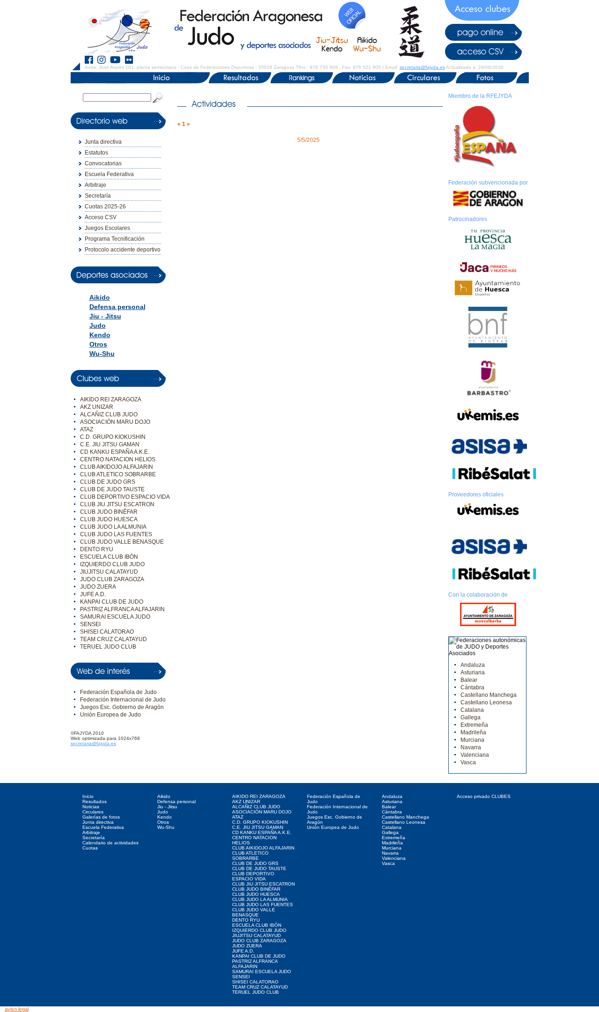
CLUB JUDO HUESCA (109, 519)
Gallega (470, 717)
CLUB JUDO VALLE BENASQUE (122, 542)
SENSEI (90, 624)
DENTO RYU (96, 549)
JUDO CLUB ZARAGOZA (112, 579)
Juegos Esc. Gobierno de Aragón (122, 707)
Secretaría (98, 195)
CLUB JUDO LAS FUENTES (116, 534)
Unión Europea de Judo (110, 714)
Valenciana (474, 755)
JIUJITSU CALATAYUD (109, 572)
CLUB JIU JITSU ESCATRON (117, 504)
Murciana (472, 740)
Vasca (468, 762)
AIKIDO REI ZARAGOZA (110, 399)
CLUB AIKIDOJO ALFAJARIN (116, 467)
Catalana (472, 710)
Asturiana (472, 672)
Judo (97, 325)
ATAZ (86, 429)
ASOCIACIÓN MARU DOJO (115, 422)
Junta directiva (103, 142)
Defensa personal (117, 306)
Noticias (90, 806)
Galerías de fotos (101, 817)
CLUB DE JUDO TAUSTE (112, 489)
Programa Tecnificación (115, 239)
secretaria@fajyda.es (422, 67)
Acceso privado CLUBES (484, 796)
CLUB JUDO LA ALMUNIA (113, 527)
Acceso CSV (101, 217)
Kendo (99, 335)
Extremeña (474, 725)
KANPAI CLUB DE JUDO (111, 601)
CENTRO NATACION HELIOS (117, 459)
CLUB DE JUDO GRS (107, 482)
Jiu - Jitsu (105, 316)
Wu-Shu (102, 353)
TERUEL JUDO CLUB (108, 646)
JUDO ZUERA (98, 587)
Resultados (94, 801)
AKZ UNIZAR (96, 407)
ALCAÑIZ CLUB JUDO (109, 414)
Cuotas (90, 847)
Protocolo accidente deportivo (123, 249)
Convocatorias (103, 163)
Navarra (470, 747)
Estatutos (96, 152)
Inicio (88, 796)
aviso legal (17, 1009)
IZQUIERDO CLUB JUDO (112, 564)
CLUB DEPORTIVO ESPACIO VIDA (125, 497)
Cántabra (472, 687)
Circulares (92, 811)
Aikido (99, 297)
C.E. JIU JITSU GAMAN (109, 444)
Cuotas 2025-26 (105, 206)
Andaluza (472, 665)
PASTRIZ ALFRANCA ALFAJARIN (122, 609)
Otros (98, 344)
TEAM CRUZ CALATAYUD (113, 639)
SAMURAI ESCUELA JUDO (115, 616)
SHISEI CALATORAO (107, 631)
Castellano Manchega (488, 695)
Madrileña (473, 732)
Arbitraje (95, 185)
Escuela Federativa (109, 174)
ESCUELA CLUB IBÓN (109, 557)
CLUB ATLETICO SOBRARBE (118, 474)
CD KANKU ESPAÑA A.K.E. (114, 452)
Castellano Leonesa (486, 702)
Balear (468, 680)
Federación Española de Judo (118, 692)
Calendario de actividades (110, 842)
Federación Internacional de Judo (123, 699)
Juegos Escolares (107, 228)
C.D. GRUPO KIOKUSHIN (113, 437)
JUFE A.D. (93, 594)
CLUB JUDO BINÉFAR (109, 512)
